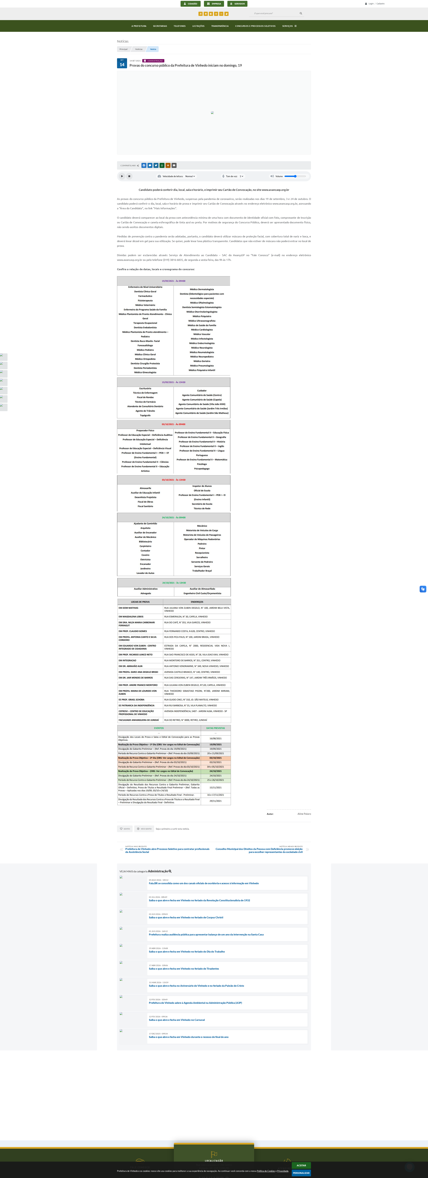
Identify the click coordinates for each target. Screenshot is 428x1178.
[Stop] (129, 176)
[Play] (122, 176)
